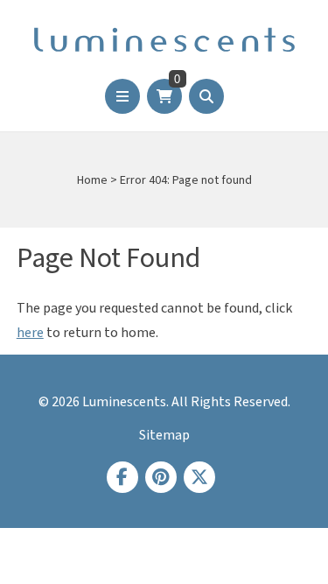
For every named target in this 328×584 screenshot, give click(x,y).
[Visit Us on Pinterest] (161, 477)
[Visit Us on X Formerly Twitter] (199, 477)
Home (92, 180)
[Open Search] (206, 96)
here (30, 332)
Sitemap (164, 435)
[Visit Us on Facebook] (122, 477)
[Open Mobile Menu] (122, 96)
